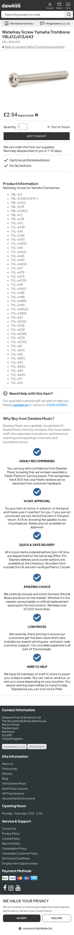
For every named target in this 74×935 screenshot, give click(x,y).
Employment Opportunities (19, 863)
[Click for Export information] (36, 115)
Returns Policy (11, 843)
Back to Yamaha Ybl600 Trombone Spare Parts (35, 46)
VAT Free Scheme (13, 793)
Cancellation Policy (14, 848)
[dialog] (37, 915)
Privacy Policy (11, 833)
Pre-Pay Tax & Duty (20, 165)
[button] (37, 928)
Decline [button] (56, 918)
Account (49, 8)
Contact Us (9, 828)
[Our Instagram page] (11, 889)
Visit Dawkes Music (14, 783)
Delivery (7, 773)
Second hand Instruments (18, 798)
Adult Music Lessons (15, 788)
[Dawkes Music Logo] (11, 4)
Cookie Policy (11, 838)
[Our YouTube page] (18, 889)
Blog (5, 778)
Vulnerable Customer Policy (20, 853)
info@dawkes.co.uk (14, 746)
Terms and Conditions (16, 858)
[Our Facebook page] (5, 889)
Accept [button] (22, 918)
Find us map (9, 768)
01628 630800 (56, 405)
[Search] (68, 14)
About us (7, 763)
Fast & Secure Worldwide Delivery (29, 160)
